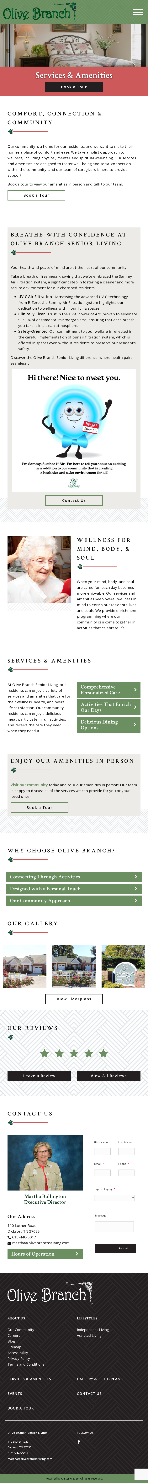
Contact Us (74, 500)
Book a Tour (74, 86)
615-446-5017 (24, 1237)
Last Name (126, 1142)
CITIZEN (66, 1478)
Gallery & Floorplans (100, 1379)
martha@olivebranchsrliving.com (41, 1242)
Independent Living (93, 1329)
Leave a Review (39, 1075)
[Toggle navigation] (138, 12)
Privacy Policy (19, 1358)
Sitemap (14, 1347)
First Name (102, 1142)
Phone (123, 1163)
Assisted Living (89, 1335)
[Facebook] (79, 1441)
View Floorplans (74, 999)
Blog (11, 1341)
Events (15, 1393)
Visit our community (29, 784)
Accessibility (18, 1352)
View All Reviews (109, 1075)
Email (99, 1163)
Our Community (21, 1329)
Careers (14, 1335)
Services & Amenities (29, 1379)
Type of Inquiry (104, 1189)
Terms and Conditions (26, 1364)
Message (100, 1215)
